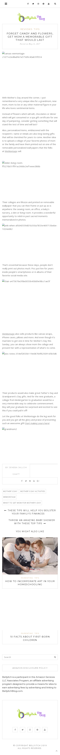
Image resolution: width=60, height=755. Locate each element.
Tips (37, 29)
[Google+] (38, 481)
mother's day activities (32, 491)
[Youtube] (48, 4)
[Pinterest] (43, 4)
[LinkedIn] (34, 481)
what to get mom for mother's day (22, 503)
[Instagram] (38, 4)
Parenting (27, 578)
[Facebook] (28, 4)
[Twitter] (33, 4)
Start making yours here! (37, 423)
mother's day (10, 491)
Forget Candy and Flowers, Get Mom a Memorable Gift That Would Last (30, 36)
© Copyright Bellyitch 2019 (30, 745)
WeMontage (11, 151)
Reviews (26, 29)
